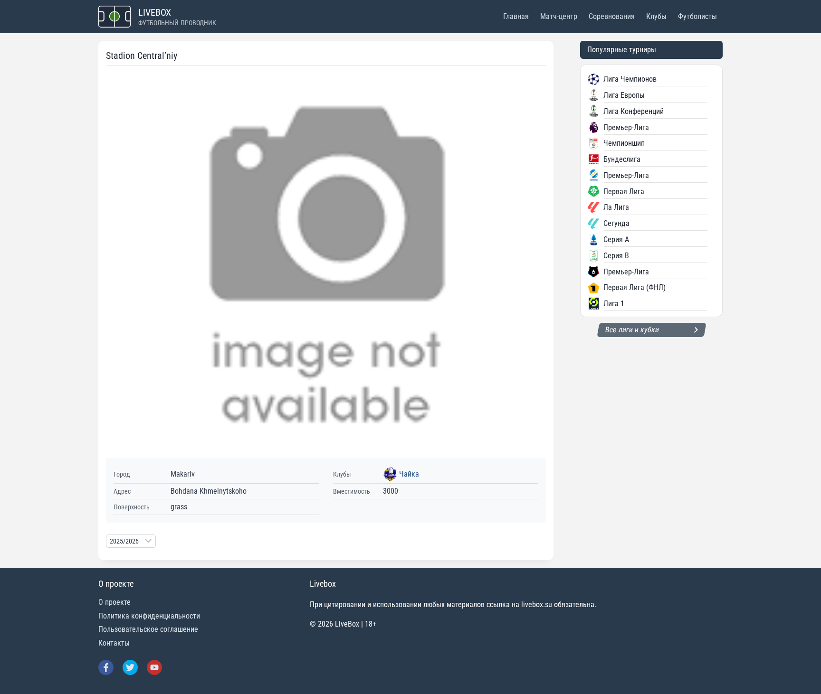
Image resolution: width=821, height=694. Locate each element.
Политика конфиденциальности (149, 615)
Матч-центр (558, 16)
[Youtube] (154, 667)
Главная (516, 16)
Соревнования (612, 16)
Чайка (409, 473)
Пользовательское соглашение (148, 629)
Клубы (656, 16)
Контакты (114, 642)
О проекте (114, 602)
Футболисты (697, 16)
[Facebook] (106, 667)
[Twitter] (130, 667)
